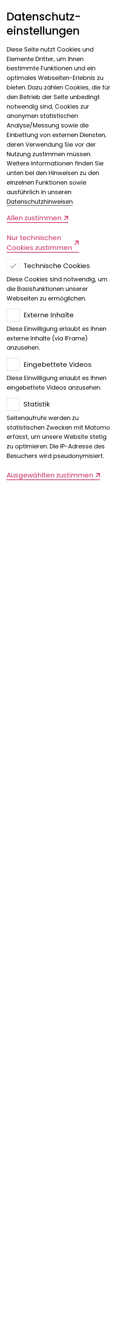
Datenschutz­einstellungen (44, 24)
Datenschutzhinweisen (40, 201)
